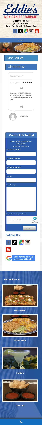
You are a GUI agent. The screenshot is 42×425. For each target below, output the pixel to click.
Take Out (20, 405)
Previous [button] (2, 47)
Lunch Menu (20, 310)
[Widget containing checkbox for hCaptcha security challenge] (22, 220)
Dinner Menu (20, 340)
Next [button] (39, 47)
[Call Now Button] (21, 421)
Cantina (20, 373)
